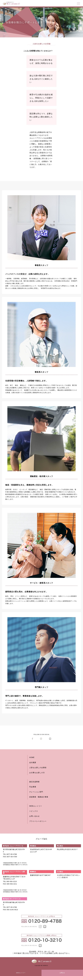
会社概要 (32, 762)
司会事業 (32, 787)
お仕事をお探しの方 (37, 772)
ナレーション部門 (36, 792)
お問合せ (62, 972)
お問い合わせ (34, 816)
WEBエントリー (35, 806)
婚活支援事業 (34, 782)
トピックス (33, 811)
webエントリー (20, 972)
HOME (32, 757)
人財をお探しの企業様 (37, 767)
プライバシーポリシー (37, 821)
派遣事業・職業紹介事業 (38, 797)
